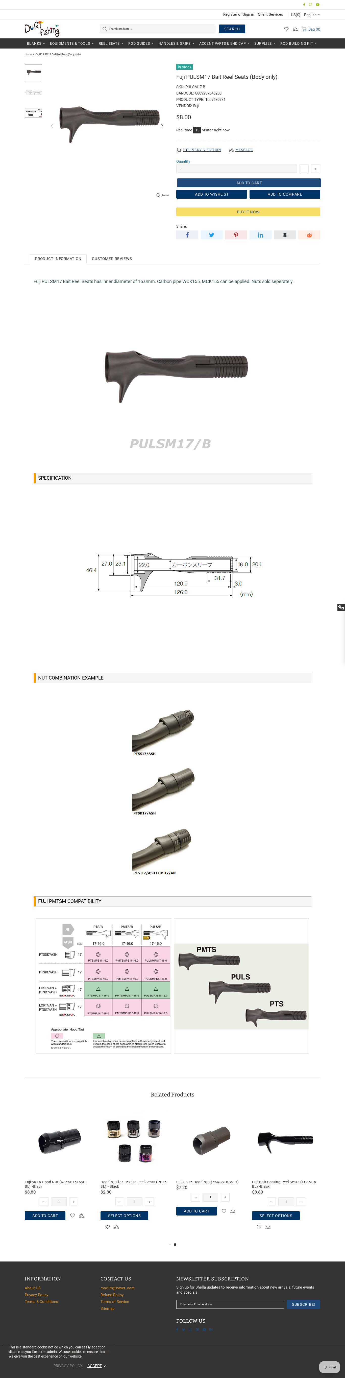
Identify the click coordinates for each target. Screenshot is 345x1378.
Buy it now (248, 212)
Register (230, 14)
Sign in (248, 14)
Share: (181, 226)
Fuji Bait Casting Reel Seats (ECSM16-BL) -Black (284, 1184)
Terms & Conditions (41, 1301)
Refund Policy (112, 1295)
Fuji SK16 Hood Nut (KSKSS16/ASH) (207, 1182)
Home (28, 54)
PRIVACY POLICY (68, 1366)
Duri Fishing (42, 29)
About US (33, 1288)
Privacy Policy (36, 1295)
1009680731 (215, 99)
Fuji (196, 106)
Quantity (183, 161)
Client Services (270, 14)
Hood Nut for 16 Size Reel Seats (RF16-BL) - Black (134, 1184)
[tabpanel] (210, 1167)
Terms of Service (115, 1301)
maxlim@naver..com (118, 1288)
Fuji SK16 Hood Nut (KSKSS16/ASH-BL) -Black (56, 1184)
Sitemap (107, 1308)
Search (232, 29)
